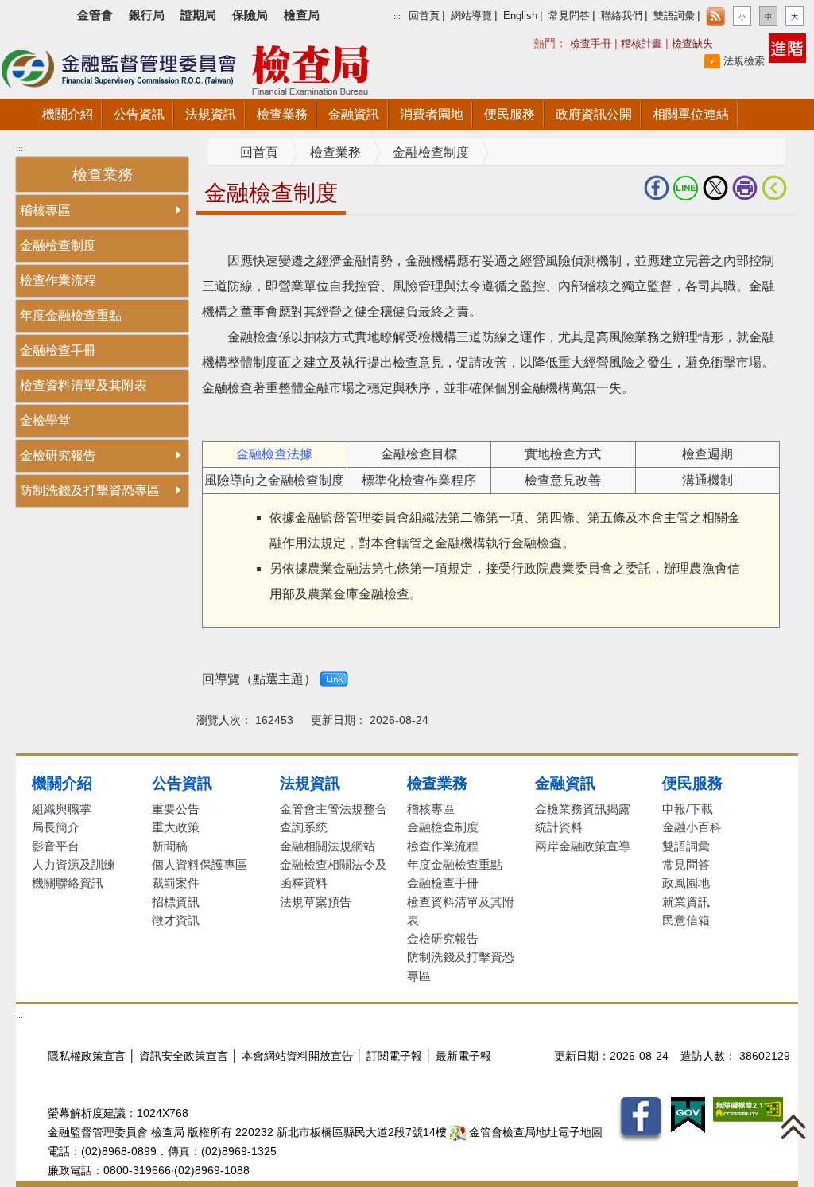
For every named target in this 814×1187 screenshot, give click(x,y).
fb (658, 187)
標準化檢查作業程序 (419, 480)
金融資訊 (565, 783)
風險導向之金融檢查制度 (274, 480)
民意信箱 (686, 920)
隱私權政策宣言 (87, 1056)
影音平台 (55, 846)
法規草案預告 (315, 902)
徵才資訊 (176, 920)
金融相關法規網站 (327, 846)
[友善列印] (747, 187)
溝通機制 (707, 480)
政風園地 (686, 882)
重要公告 (176, 808)
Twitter (717, 187)
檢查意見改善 (563, 480)
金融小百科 (692, 827)
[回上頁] (777, 187)
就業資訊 (686, 902)
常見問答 (569, 15)
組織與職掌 (61, 808)
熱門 (577, 43)
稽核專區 (45, 210)
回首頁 (424, 15)
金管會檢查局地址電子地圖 (534, 1132)
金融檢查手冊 (58, 350)
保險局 (250, 14)
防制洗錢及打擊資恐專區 (90, 490)
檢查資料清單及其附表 (83, 385)
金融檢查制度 (58, 245)
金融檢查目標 (419, 454)
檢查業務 (335, 152)
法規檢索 (744, 61)
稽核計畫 (641, 43)
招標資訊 (176, 902)
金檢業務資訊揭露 (582, 808)
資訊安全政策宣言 (183, 1056)
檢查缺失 (692, 43)
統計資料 (559, 827)
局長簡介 (55, 827)
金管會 (95, 14)
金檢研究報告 (58, 455)
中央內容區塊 (234, 239)
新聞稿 (170, 846)
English (520, 15)
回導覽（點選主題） (259, 679)
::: (397, 16)
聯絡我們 (621, 15)
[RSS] (715, 16)
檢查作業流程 (58, 280)
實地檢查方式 (563, 454)
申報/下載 (687, 808)
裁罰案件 (176, 882)
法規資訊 (310, 783)
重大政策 (176, 827)
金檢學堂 (45, 420)
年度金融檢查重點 (71, 315)
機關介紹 (62, 783)
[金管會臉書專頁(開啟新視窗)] (640, 1119)
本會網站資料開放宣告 (297, 1056)
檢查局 (302, 14)
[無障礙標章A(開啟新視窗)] (748, 1109)
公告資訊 (182, 783)
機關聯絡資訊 (67, 882)
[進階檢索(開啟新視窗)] (787, 47)
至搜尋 (436, 70)
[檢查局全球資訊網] (206, 67)
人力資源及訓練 (73, 864)
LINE (688, 187)
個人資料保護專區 (199, 864)
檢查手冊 (590, 43)
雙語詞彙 (674, 15)
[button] (742, 16)
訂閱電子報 (394, 1056)
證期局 (198, 14)
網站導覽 (471, 15)
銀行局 (147, 14)
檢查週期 (707, 454)
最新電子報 (463, 1056)
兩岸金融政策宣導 (582, 846)
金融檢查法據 (274, 454)
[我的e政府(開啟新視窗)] (688, 1114)
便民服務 (692, 783)
